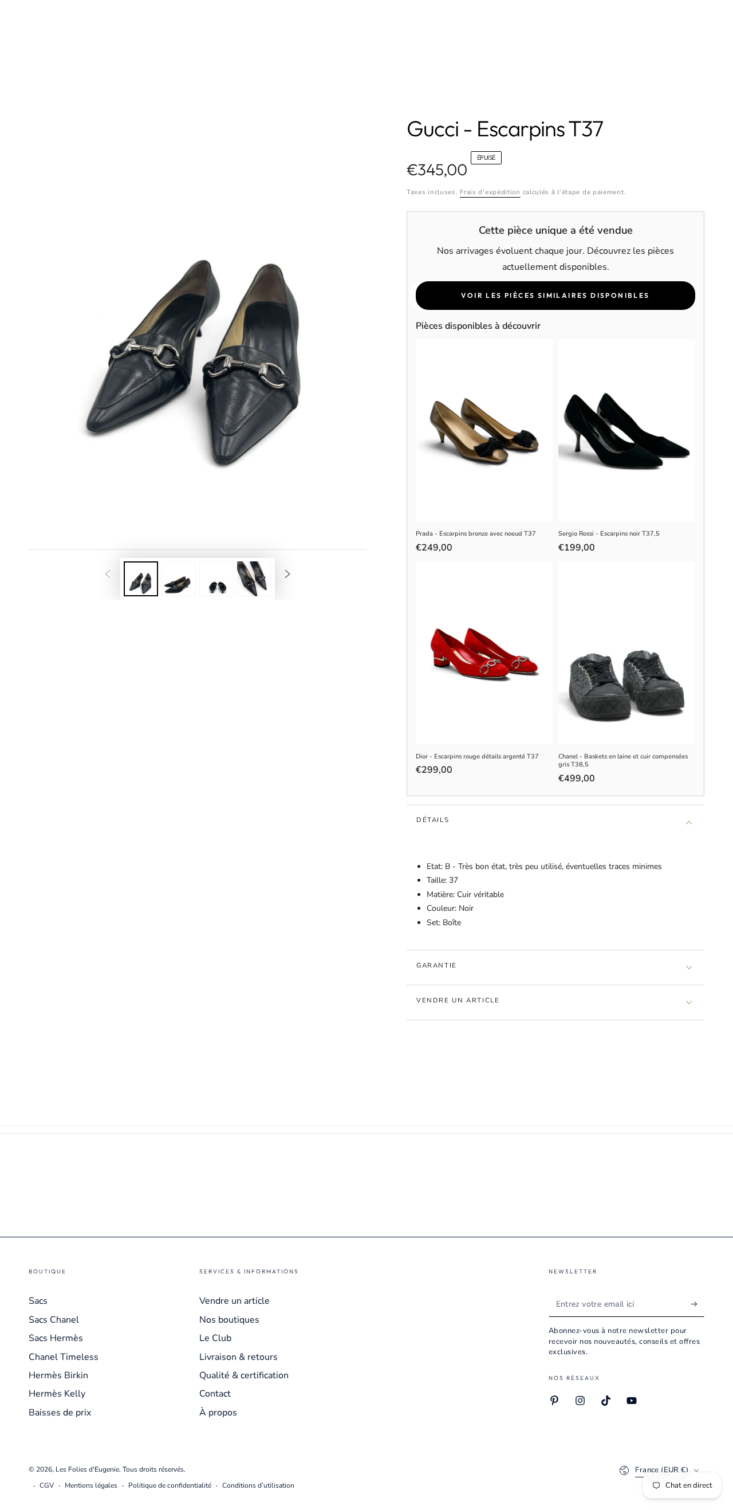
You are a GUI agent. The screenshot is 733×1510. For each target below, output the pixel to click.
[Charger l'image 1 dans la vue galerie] (141, 578)
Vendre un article (234, 1301)
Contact (215, 1393)
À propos (218, 1412)
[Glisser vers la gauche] (107, 574)
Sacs (38, 1301)
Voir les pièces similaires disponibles (555, 295)
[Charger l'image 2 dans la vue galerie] (178, 578)
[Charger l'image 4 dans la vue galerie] (254, 578)
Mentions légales (91, 1485)
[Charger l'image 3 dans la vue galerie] (216, 578)
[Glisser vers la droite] (287, 574)
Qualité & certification (244, 1375)
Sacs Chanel (54, 1320)
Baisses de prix (60, 1412)
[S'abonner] (697, 1303)
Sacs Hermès (56, 1338)
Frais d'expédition (490, 191)
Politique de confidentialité (169, 1485)
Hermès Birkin (58, 1375)
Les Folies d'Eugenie (87, 1469)
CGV (47, 1485)
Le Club (215, 1338)
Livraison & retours (238, 1357)
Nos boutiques (229, 1320)
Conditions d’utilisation (258, 1485)
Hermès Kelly (57, 1393)
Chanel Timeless (63, 1357)
